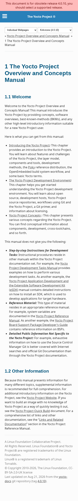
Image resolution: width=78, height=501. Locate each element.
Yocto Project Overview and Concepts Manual (38, 36)
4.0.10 (42, 481)
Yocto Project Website (42, 398)
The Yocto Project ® (41, 17)
